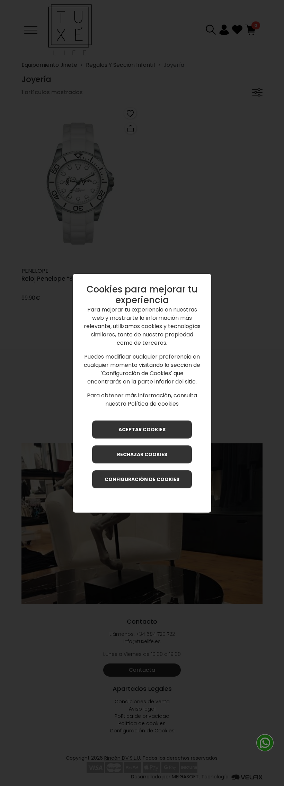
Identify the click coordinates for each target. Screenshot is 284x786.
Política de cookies (153, 404)
